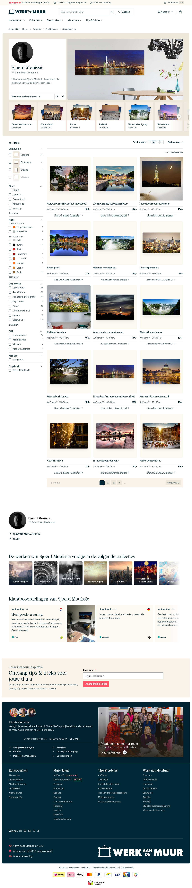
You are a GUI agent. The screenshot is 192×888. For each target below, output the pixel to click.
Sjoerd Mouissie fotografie (57, 96)
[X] (33, 831)
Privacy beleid (127, 868)
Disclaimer (85, 868)
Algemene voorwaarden (69, 868)
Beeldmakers (54, 20)
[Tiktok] (38, 831)
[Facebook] (29, 831)
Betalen (17, 751)
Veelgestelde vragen (23, 747)
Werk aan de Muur (156, 770)
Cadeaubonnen (64, 755)
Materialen (73, 20)
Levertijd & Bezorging (67, 751)
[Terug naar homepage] (27, 11)
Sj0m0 (63, 96)
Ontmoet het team (111, 752)
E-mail (76, 738)
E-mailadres (89, 670)
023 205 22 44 (60, 738)
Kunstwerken (15, 20)
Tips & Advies (93, 20)
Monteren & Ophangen (24, 755)
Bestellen (61, 747)
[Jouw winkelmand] (180, 12)
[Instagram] (20, 831)
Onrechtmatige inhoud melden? (106, 868)
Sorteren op (174, 142)
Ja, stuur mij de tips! (96, 684)
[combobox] (84, 12)
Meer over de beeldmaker (24, 96)
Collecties (34, 20)
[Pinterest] (25, 831)
